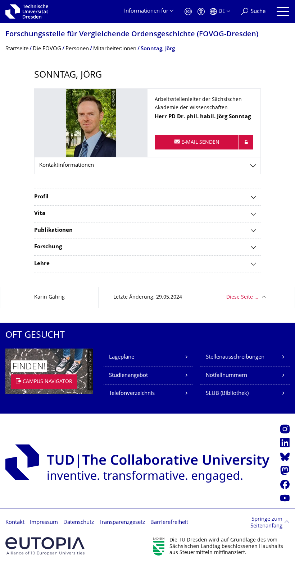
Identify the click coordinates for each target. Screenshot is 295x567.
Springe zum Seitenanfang (266, 523)
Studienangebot (128, 375)
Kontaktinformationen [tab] (66, 165)
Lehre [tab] (42, 264)
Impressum (44, 522)
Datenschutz (78, 522)
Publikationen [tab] (53, 230)
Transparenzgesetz (122, 522)
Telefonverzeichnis (132, 393)
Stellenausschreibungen (235, 357)
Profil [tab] (41, 197)
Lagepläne (121, 357)
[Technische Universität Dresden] (26, 11)
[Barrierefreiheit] (201, 11)
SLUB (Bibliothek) (227, 393)
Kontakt (14, 522)
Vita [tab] (39, 213)
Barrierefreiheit (169, 522)
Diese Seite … (242, 297)
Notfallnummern (226, 375)
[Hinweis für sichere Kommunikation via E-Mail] (246, 142)
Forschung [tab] (48, 247)
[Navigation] (283, 11)
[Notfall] (188, 11)
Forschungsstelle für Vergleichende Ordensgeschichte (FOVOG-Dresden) (131, 34)
